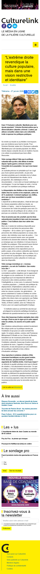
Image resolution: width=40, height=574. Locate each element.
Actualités (13, 85)
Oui (5, 462)
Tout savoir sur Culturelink (16, 554)
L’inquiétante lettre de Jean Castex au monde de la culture (19, 432)
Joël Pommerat (7, 296)
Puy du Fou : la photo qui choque (14, 439)
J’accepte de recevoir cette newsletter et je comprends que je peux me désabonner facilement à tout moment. (20, 524)
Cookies (10, 569)
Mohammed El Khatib (9, 335)
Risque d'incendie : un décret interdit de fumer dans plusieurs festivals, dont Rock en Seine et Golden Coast (20, 403)
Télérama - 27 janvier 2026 (13, 91)
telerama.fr (18, 387)
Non (5, 464)
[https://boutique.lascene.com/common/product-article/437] (20, 491)
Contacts (10, 557)
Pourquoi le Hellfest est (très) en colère (17, 444)
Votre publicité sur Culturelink (17, 560)
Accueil (5, 85)
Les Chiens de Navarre (28, 335)
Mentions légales (13, 563)
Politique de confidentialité (16, 566)
